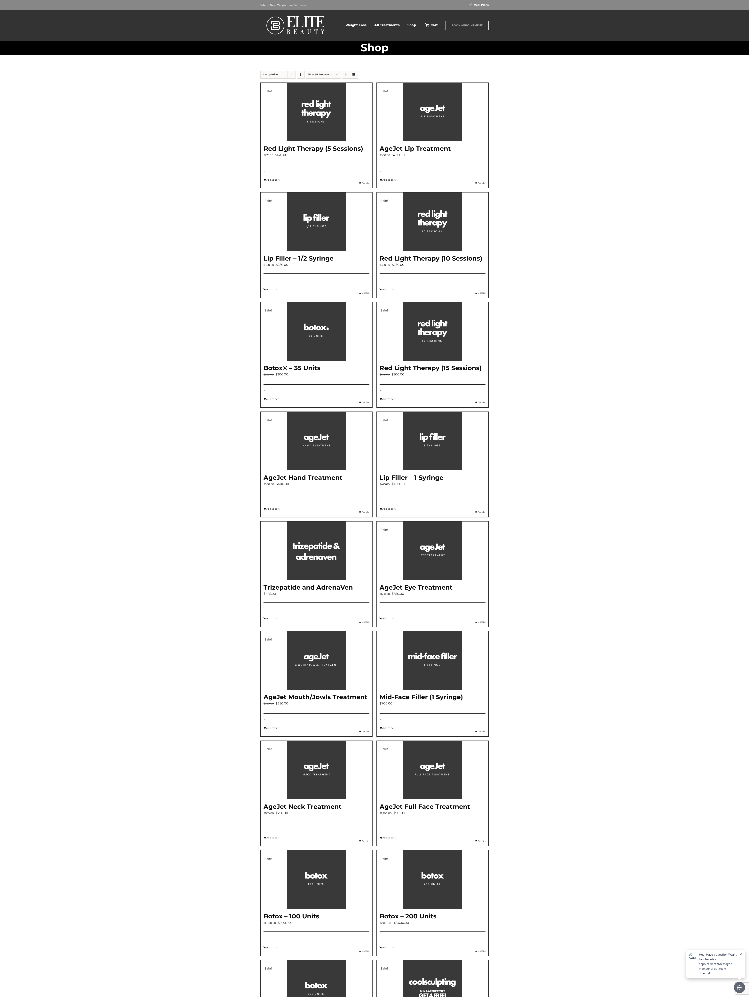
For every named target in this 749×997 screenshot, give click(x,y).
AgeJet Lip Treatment (415, 148)
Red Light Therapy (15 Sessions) (431, 368)
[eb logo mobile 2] (295, 15)
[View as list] (354, 74)
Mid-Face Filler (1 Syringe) (421, 697)
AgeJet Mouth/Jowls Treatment (315, 697)
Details (365, 183)
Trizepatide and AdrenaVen (308, 587)
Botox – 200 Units (408, 916)
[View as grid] (346, 74)
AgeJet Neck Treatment (303, 806)
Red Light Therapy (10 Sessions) (431, 258)
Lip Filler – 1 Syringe (411, 477)
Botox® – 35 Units (292, 368)
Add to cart (273, 179)
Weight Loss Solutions (291, 5)
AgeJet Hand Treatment (303, 477)
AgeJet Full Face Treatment (425, 806)
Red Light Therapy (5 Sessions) (313, 148)
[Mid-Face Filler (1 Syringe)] (432, 660)
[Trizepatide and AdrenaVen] (316, 551)
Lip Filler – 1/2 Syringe (299, 258)
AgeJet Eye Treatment (416, 587)
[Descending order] (300, 74)
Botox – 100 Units (291, 916)
